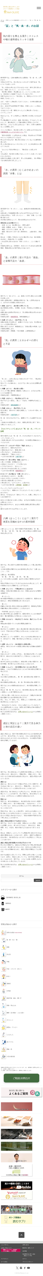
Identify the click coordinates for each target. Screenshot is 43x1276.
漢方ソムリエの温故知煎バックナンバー (16, 20)
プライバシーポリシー (28, 1261)
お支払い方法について (6, 1247)
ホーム (2, 20)
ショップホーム (4, 1244)
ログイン (25, 1258)
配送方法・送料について (28, 1247)
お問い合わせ (26, 1244)
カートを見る (4, 1261)
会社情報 (25, 1251)
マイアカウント (4, 1258)
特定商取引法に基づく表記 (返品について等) (29, 1254)
